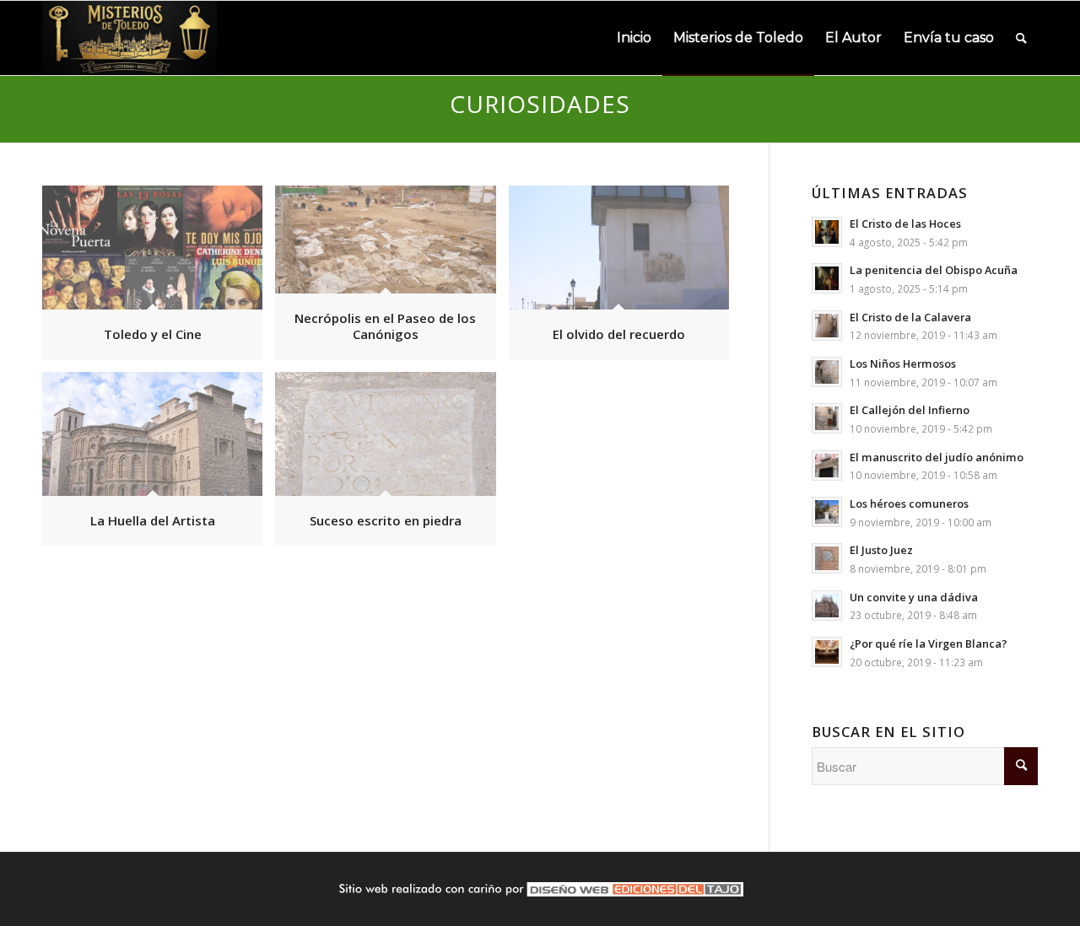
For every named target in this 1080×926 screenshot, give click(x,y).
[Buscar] (1021, 38)
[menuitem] (634, 38)
